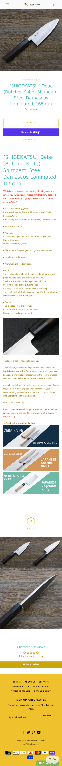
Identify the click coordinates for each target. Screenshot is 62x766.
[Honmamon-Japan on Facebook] (23, 732)
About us (30, 681)
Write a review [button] (31, 664)
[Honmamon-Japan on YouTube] (39, 732)
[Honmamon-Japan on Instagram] (33, 732)
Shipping (44, 681)
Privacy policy (41, 686)
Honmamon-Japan (38, 740)
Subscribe (46, 715)
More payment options (31, 139)
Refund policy (42, 691)
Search (17, 681)
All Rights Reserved (31, 744)
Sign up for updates (31, 699)
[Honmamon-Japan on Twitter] (28, 732)
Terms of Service (21, 691)
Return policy (20, 686)
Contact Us (48, 763)
